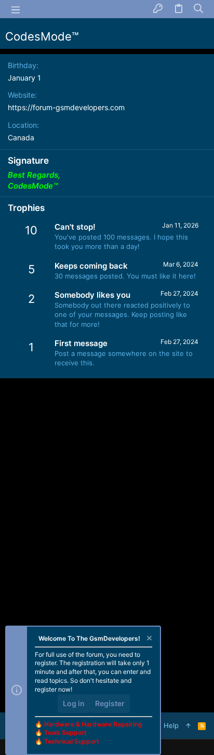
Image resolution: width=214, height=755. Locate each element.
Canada (21, 137)
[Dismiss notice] (148, 639)
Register (110, 703)
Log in (74, 703)
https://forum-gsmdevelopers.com (66, 107)
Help (171, 725)
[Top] (188, 725)
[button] (15, 9)
